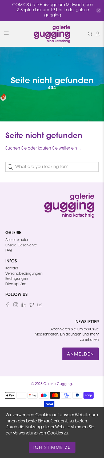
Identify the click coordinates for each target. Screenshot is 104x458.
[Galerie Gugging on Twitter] (31, 306)
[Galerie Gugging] (52, 33)
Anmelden (80, 354)
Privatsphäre (15, 284)
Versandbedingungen (23, 274)
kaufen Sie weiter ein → (60, 149)
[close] (98, 10)
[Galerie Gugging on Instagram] (15, 306)
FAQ (8, 250)
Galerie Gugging (57, 384)
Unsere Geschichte (21, 245)
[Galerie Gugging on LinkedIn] (23, 306)
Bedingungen (16, 279)
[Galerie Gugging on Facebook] (7, 306)
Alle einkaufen (17, 240)
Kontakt (11, 268)
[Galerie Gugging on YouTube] (39, 306)
